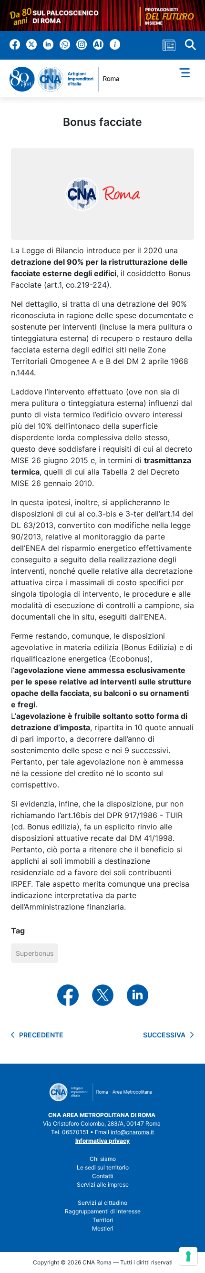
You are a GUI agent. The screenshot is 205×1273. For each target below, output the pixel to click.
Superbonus (34, 953)
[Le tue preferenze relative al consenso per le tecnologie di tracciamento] (188, 1256)
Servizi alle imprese (103, 1184)
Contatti (102, 1176)
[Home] (68, 79)
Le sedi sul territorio (103, 1167)
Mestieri (102, 1228)
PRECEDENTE (41, 1035)
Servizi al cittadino (102, 1202)
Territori (102, 1219)
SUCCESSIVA (164, 1035)
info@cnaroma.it (132, 1132)
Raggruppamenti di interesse (103, 1211)
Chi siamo (103, 1158)
